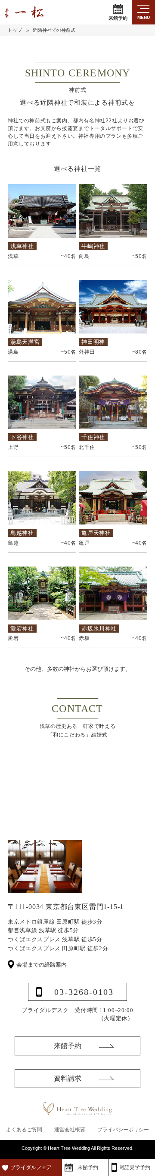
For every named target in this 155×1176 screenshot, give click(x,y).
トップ (15, 30)
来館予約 (117, 18)
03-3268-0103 (84, 992)
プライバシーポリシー (123, 1129)
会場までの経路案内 (41, 964)
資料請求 (67, 1078)
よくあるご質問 (24, 1129)
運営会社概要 (69, 1129)
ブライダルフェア (31, 1167)
